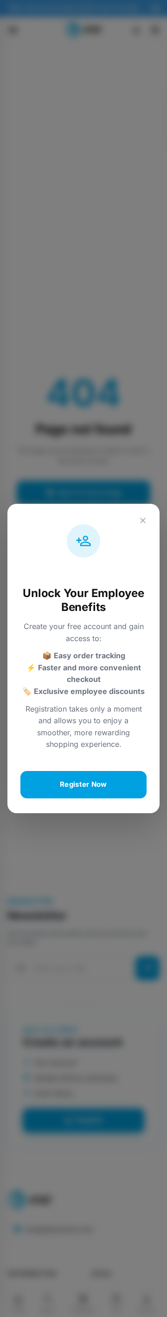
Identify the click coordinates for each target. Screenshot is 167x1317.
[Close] (143, 520)
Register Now (83, 784)
